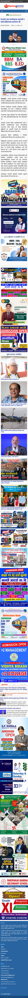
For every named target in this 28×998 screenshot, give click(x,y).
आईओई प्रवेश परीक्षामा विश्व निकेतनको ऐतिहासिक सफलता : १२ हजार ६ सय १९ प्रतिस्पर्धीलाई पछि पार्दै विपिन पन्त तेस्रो (13, 508)
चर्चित (14, 685)
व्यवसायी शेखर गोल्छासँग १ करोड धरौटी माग (10, 457)
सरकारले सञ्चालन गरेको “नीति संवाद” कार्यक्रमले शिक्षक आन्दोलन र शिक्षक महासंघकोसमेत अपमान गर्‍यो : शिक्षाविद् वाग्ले (14, 405)
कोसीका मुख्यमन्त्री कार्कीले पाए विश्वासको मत (10, 379)
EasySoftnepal (23, 997)
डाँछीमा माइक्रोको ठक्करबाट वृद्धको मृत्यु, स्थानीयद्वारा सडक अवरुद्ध (12, 431)
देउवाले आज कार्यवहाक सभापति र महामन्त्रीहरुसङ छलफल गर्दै (13, 21)
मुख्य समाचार (5, 685)
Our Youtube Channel (5, 994)
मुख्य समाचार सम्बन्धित (14, 354)
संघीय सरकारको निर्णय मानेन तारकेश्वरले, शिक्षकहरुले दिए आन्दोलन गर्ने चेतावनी (12, 482)
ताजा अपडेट (23, 685)
